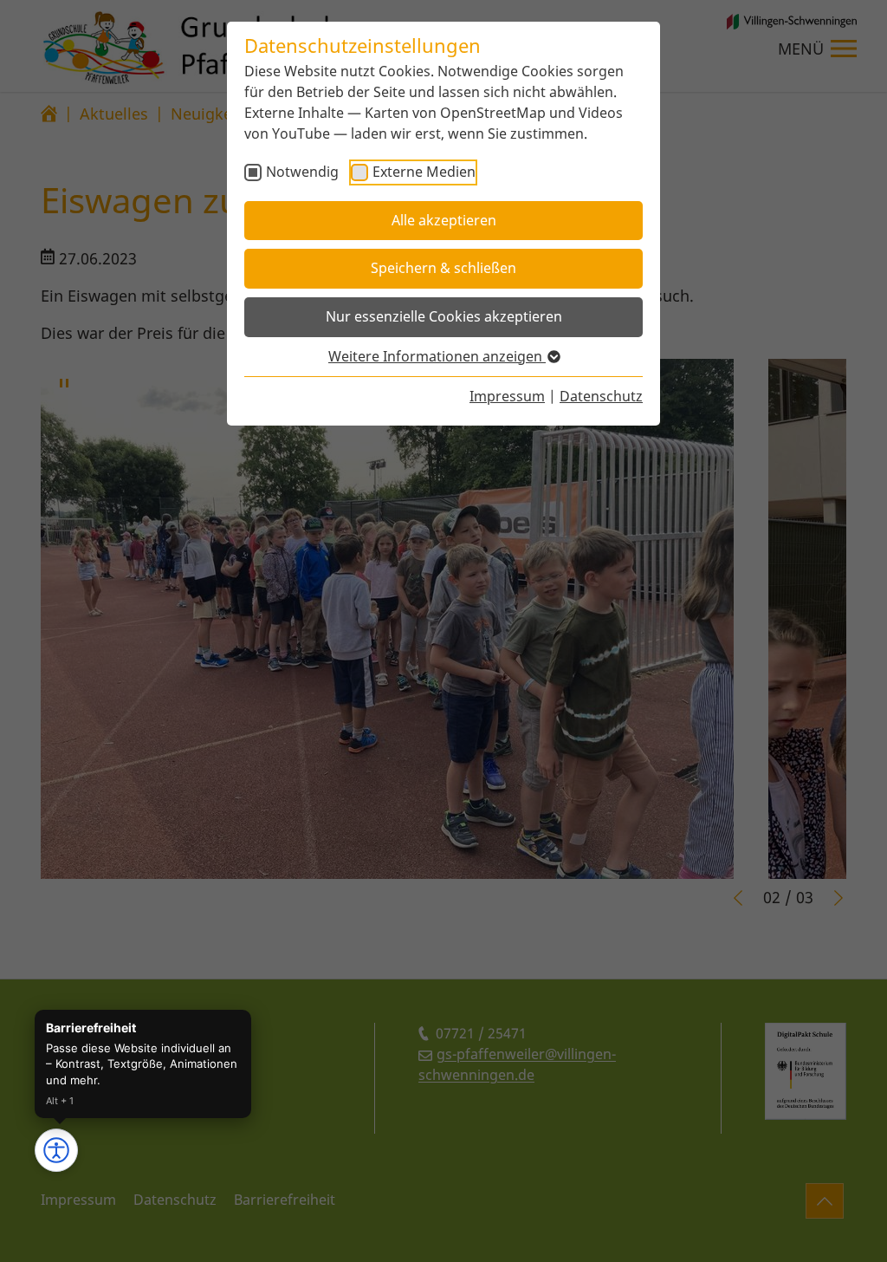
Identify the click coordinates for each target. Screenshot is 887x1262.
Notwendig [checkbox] (302, 171)
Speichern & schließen (443, 267)
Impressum (507, 396)
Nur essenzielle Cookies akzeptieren (444, 316)
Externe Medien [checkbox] (424, 171)
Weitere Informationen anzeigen (437, 356)
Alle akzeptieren (444, 220)
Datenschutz (601, 396)
